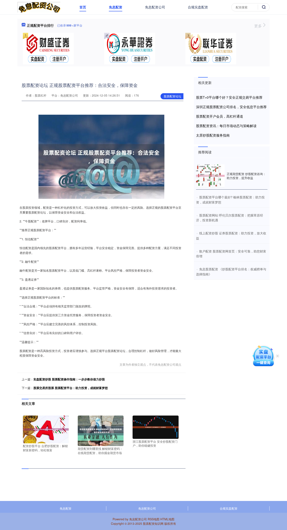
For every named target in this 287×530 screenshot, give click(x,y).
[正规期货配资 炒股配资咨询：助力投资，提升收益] (210, 175)
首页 (82, 7)
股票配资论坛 (172, 96)
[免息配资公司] (38, 7)
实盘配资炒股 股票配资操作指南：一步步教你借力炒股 (69, 379)
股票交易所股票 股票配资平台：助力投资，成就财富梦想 (70, 388)
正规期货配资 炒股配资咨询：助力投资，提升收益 (246, 176)
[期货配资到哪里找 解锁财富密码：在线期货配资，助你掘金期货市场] (101, 430)
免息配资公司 (155, 7)
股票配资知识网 (153, 523)
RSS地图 (153, 519)
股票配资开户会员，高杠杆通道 (219, 116)
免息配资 (115, 7)
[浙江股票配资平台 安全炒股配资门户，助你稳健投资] (155, 427)
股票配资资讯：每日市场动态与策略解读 (226, 125)
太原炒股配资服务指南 (213, 135)
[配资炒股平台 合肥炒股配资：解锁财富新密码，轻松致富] (46, 429)
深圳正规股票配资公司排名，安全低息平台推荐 (231, 106)
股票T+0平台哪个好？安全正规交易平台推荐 (229, 97)
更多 (258, 25)
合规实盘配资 (198, 7)
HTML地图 (167, 519)
